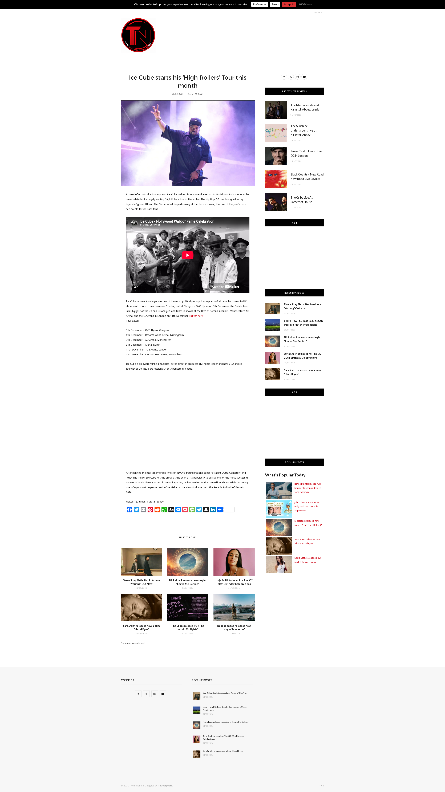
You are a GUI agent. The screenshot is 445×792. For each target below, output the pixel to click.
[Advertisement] (261, 26)
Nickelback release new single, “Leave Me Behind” (226, 722)
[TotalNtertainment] (138, 35)
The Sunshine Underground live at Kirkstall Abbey (303, 130)
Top (322, 785)
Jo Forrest (197, 94)
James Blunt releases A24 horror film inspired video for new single (307, 487)
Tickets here (196, 315)
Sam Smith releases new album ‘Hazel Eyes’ (223, 751)
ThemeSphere (165, 785)
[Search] (310, 12)
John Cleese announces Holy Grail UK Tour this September (306, 506)
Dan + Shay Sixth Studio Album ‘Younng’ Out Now (225, 693)
